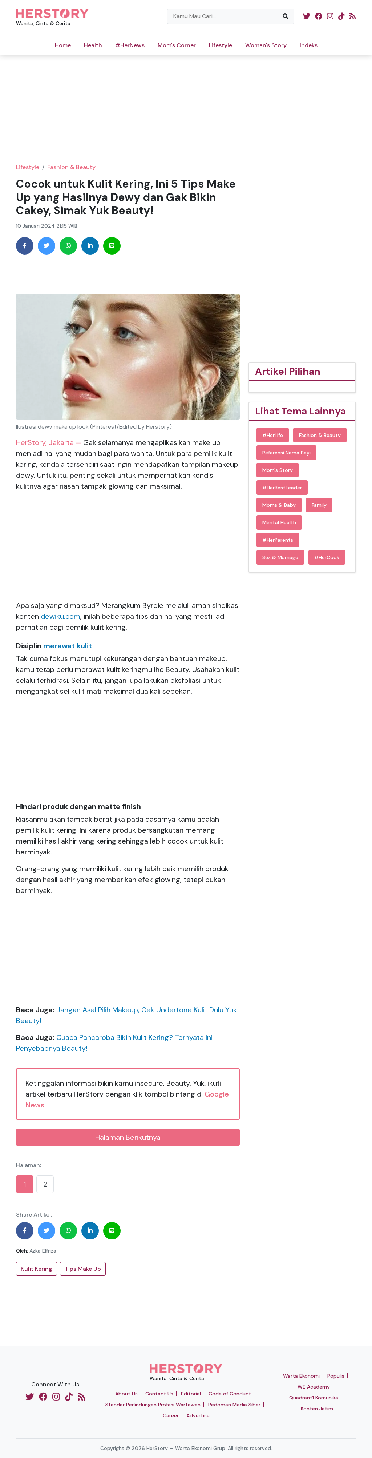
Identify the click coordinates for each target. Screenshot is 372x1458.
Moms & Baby (279, 505)
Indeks (309, 45)
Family (319, 505)
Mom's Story (277, 470)
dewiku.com (60, 616)
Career (171, 1415)
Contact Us (159, 1393)
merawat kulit (67, 645)
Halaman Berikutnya (128, 1137)
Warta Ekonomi (301, 1376)
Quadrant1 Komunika (313, 1397)
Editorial (191, 1393)
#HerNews (130, 45)
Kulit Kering (36, 1269)
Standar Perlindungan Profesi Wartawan (153, 1404)
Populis (335, 1376)
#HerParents (277, 540)
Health (93, 45)
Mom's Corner (177, 45)
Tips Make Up (83, 1269)
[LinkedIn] (90, 246)
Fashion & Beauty (71, 167)
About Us (126, 1393)
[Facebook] (24, 246)
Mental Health (279, 522)
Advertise (198, 1415)
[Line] (112, 246)
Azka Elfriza (42, 1250)
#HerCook (326, 557)
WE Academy (314, 1386)
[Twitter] (46, 246)
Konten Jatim (317, 1408)
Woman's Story (266, 45)
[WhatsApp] (68, 246)
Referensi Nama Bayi (286, 452)
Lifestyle (220, 45)
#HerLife (272, 435)
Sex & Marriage (280, 557)
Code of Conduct (230, 1393)
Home (63, 45)
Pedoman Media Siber (234, 1404)
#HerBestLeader (282, 487)
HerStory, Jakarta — (49, 442)
